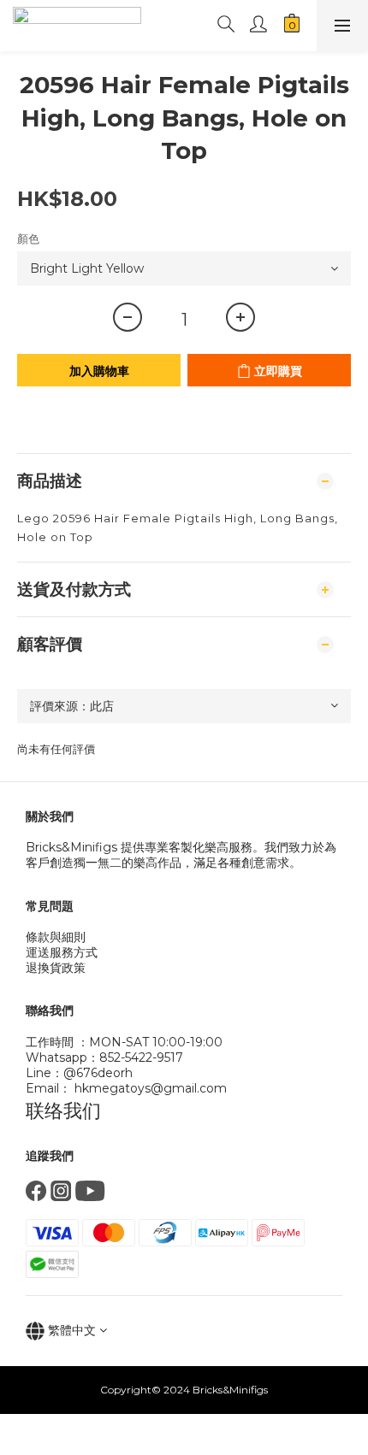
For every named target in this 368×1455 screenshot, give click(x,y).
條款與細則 (56, 937)
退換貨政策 (56, 967)
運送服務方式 (62, 952)
